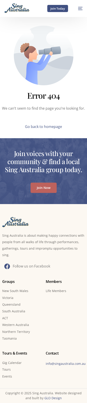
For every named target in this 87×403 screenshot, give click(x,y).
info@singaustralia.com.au (66, 363)
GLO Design (53, 398)
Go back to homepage (43, 126)
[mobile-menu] (78, 8)
